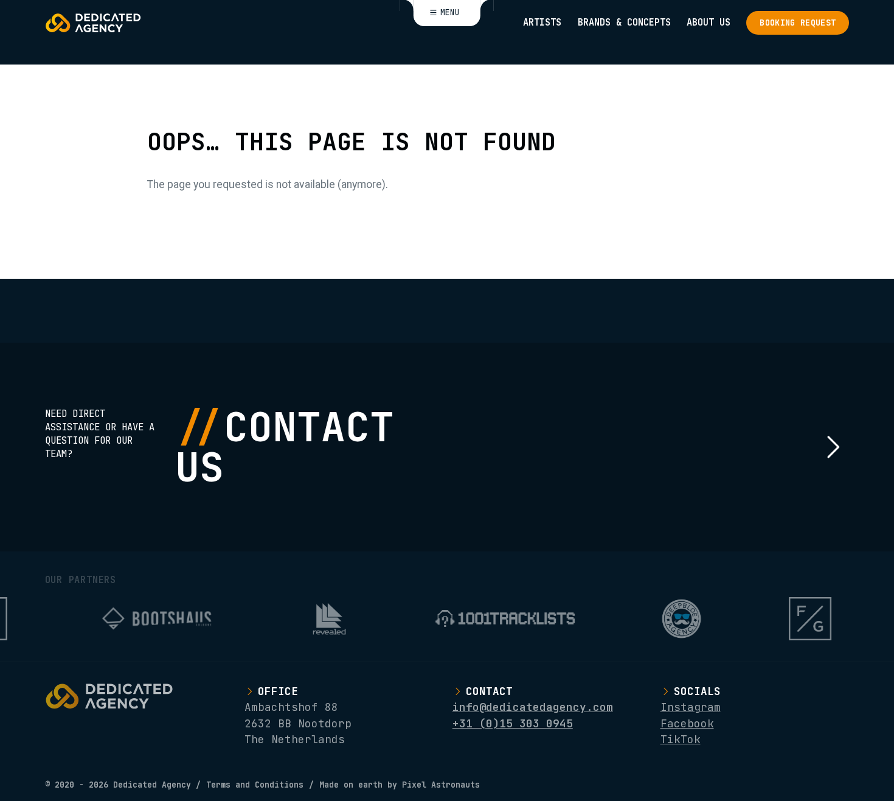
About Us (708, 22)
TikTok (680, 739)
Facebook (687, 723)
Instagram (690, 707)
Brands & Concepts (624, 22)
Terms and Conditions (254, 785)
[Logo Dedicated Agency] (93, 22)
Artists (542, 22)
